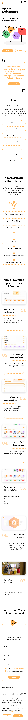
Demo (8, 51)
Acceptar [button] (18, 716)
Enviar (14, 677)
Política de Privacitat (18, 668)
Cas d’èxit (14, 84)
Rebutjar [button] (7, 716)
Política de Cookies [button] (16, 712)
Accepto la (15, 668)
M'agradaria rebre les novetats (14, 671)
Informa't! (20, 51)
